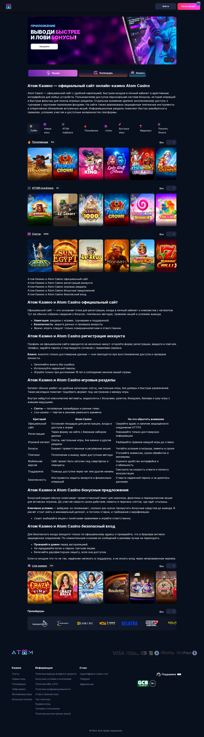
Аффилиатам (86, 684)
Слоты (108, 130)
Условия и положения (48, 708)
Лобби (33, 130)
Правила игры (43, 704)
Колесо (140, 73)
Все (162, 142)
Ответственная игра (47, 694)
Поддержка (169, 674)
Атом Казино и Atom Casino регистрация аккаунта (60, 282)
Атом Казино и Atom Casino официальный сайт (58, 279)
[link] (40, 623)
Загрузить (105, 45)
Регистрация (188, 6)
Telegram (85, 679)
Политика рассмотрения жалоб (53, 713)
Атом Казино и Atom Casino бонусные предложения (61, 290)
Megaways (145, 130)
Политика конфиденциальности (53, 689)
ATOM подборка (67, 130)
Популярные (91, 130)
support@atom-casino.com (94, 673)
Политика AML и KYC (47, 684)
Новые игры (47, 130)
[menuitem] (22, 673)
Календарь (106, 73)
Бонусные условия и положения (53, 679)
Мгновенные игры (22, 694)
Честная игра (43, 699)
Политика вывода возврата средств (56, 673)
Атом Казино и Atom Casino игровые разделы (57, 286)
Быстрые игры (124, 130)
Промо (56, 73)
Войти (166, 6)
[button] (166, 59)
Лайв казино (19, 689)
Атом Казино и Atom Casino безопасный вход (57, 294)
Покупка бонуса (163, 130)
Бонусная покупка (22, 699)
